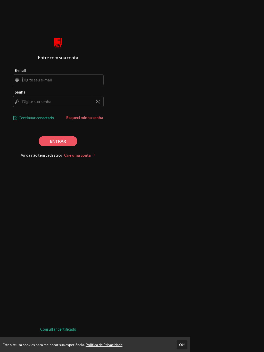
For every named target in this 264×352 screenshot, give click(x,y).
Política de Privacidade (104, 344)
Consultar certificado (58, 329)
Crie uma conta (78, 155)
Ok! (182, 345)
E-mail (20, 70)
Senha (20, 92)
